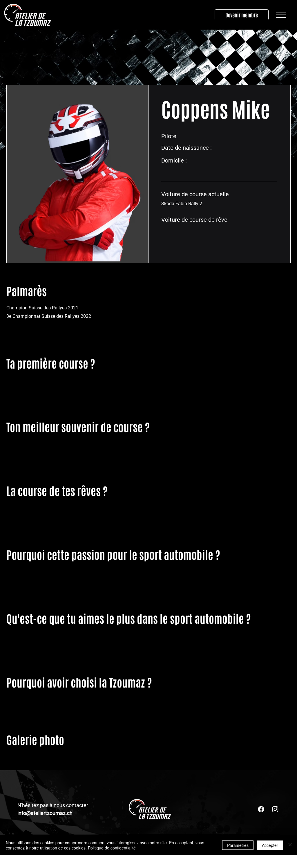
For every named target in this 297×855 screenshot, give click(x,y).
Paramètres (238, 845)
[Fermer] (290, 845)
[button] (281, 15)
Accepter (270, 845)
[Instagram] (275, 809)
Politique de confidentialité (112, 848)
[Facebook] (261, 809)
